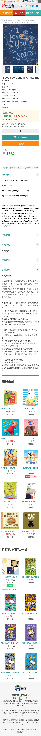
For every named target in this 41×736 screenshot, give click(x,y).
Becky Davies (12, 84)
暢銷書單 (8, 13)
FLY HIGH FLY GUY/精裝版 (11, 613)
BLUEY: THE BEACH (30, 468)
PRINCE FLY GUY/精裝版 (31, 643)
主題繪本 (18, 20)
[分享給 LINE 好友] (13, 153)
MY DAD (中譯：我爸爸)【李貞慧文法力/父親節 (18, 468)
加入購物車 (22, 137)
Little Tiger (12, 90)
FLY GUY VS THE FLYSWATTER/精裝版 (15, 643)
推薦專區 (28, 168)
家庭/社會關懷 (29, 20)
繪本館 (10, 20)
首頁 (3, 20)
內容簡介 (5, 168)
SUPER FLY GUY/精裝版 (10, 673)
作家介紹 (20, 168)
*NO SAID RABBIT (31, 409)
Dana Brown (10, 87)
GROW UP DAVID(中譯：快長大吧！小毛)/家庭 (18, 501)
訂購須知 (35, 168)
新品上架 (29, 13)
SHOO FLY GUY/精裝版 (30, 577)
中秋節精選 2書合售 (10, 577)
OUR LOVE (31, 438)
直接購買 (20, 144)
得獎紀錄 (13, 168)
